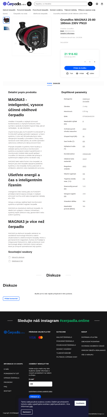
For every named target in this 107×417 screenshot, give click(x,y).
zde (31, 406)
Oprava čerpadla (11, 378)
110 (84, 179)
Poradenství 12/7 (11, 373)
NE (84, 174)
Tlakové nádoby (70, 10)
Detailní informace (67, 33)
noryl (85, 159)
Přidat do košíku (79, 68)
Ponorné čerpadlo (24, 10)
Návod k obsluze (18, 257)
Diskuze (56, 83)
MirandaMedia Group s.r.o (96, 414)
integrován (87, 154)
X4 (83, 136)
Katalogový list (17, 261)
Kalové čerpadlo (9, 10)
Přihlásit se (35, 397)
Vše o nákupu (87, 355)
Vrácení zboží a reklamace (93, 350)
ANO (84, 129)
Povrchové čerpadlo (40, 10)
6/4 (84, 141)
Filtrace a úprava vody (86, 10)
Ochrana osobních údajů (92, 346)
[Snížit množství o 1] (85, 61)
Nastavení (27, 412)
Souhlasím (80, 403)
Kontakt (7, 391)
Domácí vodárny (56, 10)
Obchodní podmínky (90, 342)
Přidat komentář (11, 299)
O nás (6, 369)
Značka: (67, 29)
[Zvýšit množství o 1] (94, 61)
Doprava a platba (89, 337)
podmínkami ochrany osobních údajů (40, 391)
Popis (49, 83)
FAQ (5, 387)
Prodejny (8, 382)
